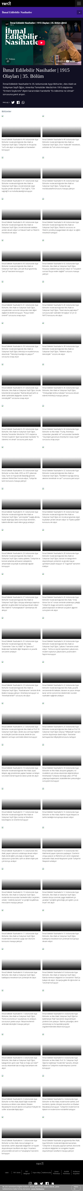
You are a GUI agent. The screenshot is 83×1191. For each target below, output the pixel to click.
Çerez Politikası (56, 1172)
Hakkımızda (46, 1173)
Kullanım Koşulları (76, 1172)
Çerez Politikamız (37, 1189)
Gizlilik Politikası (66, 1172)
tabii (7, 1173)
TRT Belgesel (27, 1172)
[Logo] (41, 1164)
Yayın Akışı (37, 1173)
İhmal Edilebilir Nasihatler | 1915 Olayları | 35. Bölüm (36, 73)
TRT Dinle (16, 1173)
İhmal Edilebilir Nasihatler (17, 12)
